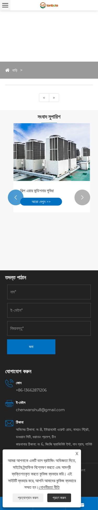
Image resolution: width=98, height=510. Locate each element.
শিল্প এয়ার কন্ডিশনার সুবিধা (34, 190)
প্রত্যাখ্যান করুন (28, 497)
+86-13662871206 (31, 390)
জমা (31, 346)
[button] (16, 197)
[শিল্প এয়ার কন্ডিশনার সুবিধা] (49, 152)
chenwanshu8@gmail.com (40, 409)
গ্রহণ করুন (59, 497)
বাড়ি (15, 70)
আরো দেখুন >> (38, 201)
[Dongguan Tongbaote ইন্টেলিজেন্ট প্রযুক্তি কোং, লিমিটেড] (49, 5)
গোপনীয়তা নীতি (49, 487)
